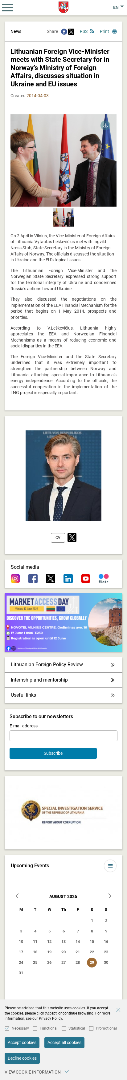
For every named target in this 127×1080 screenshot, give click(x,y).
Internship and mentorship (39, 680)
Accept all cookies (64, 1042)
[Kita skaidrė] (109, 163)
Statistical (76, 1028)
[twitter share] (71, 31)
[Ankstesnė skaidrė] (18, 163)
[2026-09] (109, 896)
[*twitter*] (72, 538)
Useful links (23, 695)
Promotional (106, 1028)
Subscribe (53, 753)
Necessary (20, 1028)
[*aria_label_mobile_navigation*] (7, 7)
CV (57, 538)
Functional (49, 1028)
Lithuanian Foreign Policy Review (47, 664)
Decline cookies (22, 1058)
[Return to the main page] (64, 7)
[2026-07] (17, 896)
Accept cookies (22, 1042)
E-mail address (24, 725)
